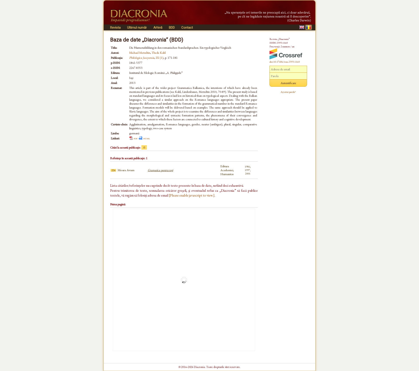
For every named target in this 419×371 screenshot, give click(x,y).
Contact (187, 27)
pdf (135, 138)
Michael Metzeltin (139, 53)
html (146, 138)
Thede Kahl (159, 53)
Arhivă (157, 27)
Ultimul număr (137, 27)
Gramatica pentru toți (160, 170)
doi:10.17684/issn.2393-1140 (285, 61)
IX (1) (159, 58)
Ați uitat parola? (288, 91)
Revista (115, 27)
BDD (172, 27)
